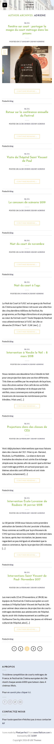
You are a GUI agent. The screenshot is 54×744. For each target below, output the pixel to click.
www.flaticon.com (41, 732)
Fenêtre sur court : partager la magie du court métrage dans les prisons (27, 30)
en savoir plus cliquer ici (19, 692)
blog (27, 23)
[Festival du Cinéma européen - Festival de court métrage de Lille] (30, 5)
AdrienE (40, 15)
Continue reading (27, 91)
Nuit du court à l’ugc (27, 285)
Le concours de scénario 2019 (27, 202)
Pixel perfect (22, 732)
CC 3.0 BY (32, 736)
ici (3, 723)
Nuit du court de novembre (27, 244)
